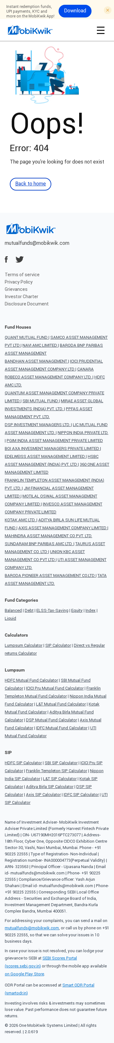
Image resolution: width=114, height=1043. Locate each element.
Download (75, 10)
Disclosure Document (27, 304)
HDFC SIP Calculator (23, 763)
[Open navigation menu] (100, 30)
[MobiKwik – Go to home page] (38, 30)
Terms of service (22, 274)
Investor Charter (21, 296)
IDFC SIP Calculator (81, 794)
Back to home (30, 183)
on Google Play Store (24, 974)
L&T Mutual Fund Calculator (61, 704)
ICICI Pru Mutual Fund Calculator (55, 688)
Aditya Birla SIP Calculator (49, 786)
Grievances (16, 289)
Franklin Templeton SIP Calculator (56, 770)
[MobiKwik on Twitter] (19, 259)
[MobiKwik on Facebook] (6, 259)
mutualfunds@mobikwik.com (37, 243)
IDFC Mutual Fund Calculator (61, 728)
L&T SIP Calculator (60, 778)
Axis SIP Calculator (43, 794)
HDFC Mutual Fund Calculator (31, 680)
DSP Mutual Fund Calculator (51, 720)
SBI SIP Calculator (61, 763)
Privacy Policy (19, 282)
